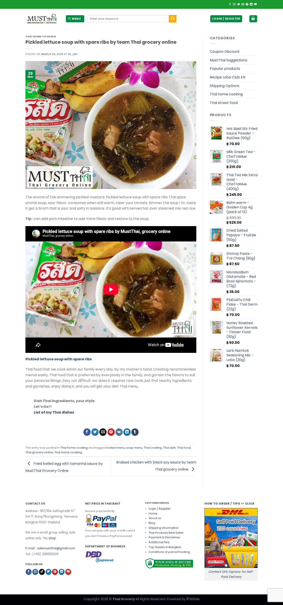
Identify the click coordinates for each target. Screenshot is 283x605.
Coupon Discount (225, 51)
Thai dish (169, 448)
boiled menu (115, 448)
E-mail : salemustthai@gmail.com (50, 548)
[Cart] (253, 19)
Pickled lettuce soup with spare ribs (58, 359)
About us (155, 518)
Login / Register (160, 508)
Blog (152, 523)
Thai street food (224, 102)
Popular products (225, 68)
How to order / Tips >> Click (230, 503)
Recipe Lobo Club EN (227, 77)
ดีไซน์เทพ (192, 599)
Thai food (184, 448)
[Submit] (172, 19)
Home (153, 513)
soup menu (134, 448)
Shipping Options (224, 85)
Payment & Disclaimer (164, 537)
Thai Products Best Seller (166, 533)
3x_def (73, 54)
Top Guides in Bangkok (165, 547)
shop (52, 538)
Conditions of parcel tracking (169, 552)
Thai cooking (153, 448)
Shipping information (163, 528)
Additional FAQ (159, 542)
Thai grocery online (39, 452)
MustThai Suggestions (228, 60)
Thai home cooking (40, 36)
